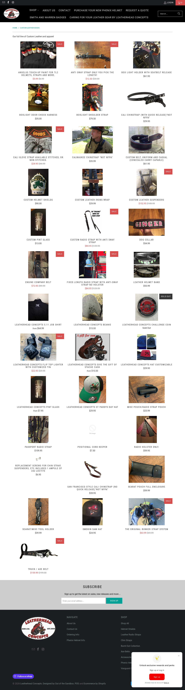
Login (170, 2)
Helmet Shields (128, 629)
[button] (34, 10)
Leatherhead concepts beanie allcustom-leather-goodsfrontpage (92, 307)
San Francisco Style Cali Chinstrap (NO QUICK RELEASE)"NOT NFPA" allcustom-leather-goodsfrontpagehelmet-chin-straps (92, 469)
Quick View (38, 61)
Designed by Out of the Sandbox (58, 683)
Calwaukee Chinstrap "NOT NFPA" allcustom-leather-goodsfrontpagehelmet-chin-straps (92, 139)
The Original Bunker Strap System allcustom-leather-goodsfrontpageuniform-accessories (146, 511)
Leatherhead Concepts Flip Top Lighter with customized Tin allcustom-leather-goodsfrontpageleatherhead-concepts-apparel (38, 347)
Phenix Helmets (128, 662)
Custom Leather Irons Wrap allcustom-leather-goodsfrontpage (92, 182)
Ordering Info (73, 634)
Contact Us (72, 629)
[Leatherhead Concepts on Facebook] (8, 2)
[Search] (179, 14)
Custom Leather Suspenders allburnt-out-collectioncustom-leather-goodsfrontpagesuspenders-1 (146, 182)
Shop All (125, 623)
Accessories (126, 657)
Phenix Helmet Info (76, 640)
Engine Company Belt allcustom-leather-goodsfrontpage (38, 264)
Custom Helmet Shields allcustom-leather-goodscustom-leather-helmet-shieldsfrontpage (38, 182)
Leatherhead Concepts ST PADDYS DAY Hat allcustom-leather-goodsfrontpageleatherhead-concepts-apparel (92, 389)
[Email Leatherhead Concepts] (3, 2)
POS (77, 683)
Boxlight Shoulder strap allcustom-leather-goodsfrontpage (92, 97)
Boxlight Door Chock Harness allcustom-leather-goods (38, 97)
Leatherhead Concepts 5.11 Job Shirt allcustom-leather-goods (38, 307)
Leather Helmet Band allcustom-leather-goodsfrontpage (146, 264)
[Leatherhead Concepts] (11, 14)
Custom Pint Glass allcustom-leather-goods (38, 222)
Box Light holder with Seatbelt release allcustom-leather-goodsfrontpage (146, 54)
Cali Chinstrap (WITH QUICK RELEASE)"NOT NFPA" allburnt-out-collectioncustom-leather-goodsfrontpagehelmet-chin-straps (146, 97)
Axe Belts (125, 651)
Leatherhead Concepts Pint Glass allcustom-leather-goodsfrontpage (38, 389)
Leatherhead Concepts (31, 683)
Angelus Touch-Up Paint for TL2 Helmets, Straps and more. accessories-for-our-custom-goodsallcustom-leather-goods (38, 54)
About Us (71, 623)
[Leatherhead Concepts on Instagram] (12, 2)
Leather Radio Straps (131, 634)
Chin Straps (126, 640)
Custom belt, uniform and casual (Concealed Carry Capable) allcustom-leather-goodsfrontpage (146, 139)
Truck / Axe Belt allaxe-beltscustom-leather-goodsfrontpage (38, 551)
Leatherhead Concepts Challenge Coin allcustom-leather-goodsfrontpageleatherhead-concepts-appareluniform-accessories (146, 307)
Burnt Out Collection (130, 646)
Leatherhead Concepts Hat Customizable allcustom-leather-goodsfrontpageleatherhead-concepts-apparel (146, 347)
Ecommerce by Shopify (95, 683)
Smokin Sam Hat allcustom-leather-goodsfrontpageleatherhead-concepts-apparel (92, 511)
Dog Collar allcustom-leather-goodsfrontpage (146, 222)
